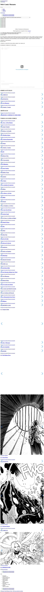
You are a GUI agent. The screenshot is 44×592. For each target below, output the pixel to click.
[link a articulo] (4, 112)
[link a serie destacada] (4, 92)
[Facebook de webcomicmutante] (8, 14)
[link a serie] (4, 120)
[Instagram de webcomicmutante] (8, 15)
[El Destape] (2, 1)
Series (4, 9)
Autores (4, 10)
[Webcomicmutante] (3, 0)
